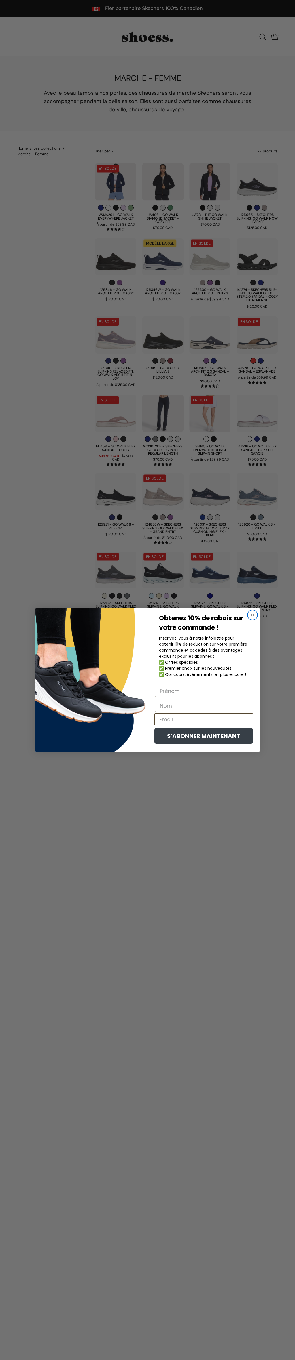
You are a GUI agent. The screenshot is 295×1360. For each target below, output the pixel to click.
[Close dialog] (252, 615)
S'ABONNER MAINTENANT (203, 736)
